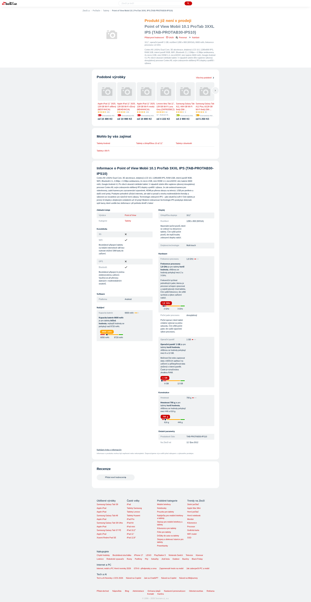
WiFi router (192, 534)
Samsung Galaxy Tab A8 (107, 516)
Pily (146, 559)
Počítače (96, 11)
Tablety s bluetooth (184, 143)
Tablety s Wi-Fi (103, 151)
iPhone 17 (138, 555)
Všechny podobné (204, 78)
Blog (127, 591)
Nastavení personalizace (174, 591)
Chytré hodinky (103, 555)
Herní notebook (193, 516)
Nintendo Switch (176, 555)
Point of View (130, 215)
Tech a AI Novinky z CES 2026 (110, 578)
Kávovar (199, 555)
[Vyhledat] (188, 3)
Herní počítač (193, 512)
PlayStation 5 (160, 555)
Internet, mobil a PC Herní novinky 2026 (114, 568)
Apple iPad (101, 508)
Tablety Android (103, 143)
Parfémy (138, 559)
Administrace (138, 591)
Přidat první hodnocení (154, 38)
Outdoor (176, 559)
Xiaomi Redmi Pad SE (106, 538)
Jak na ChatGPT (151, 578)
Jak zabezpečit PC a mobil (197, 568)
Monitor (190, 519)
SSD (189, 538)
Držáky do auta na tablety (168, 536)
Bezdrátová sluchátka (122, 555)
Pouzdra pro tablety (165, 512)
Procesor (191, 527)
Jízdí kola (165, 559)
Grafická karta (193, 530)
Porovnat (183, 38)
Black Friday (197, 559)
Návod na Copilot (133, 578)
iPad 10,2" (131, 530)
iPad (129, 504)
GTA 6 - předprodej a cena (145, 568)
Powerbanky (162, 546)
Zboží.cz (86, 11)
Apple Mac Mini (194, 508)
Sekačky (155, 559)
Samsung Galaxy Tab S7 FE (109, 530)
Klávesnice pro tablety (166, 528)
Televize (189, 555)
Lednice (100, 559)
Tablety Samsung (134, 508)
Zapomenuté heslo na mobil (171, 568)
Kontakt (150, 594)
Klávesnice (192, 523)
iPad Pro (130, 519)
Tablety (106, 11)
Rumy (129, 559)
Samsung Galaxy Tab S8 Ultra (110, 523)
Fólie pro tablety (164, 532)
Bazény (185, 559)
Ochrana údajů (154, 591)
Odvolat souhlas (196, 591)
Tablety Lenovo (133, 512)
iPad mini (131, 527)
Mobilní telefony (164, 504)
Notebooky (161, 508)
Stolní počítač (193, 504)
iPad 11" (130, 534)
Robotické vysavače (115, 559)
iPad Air (130, 523)
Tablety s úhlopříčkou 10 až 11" (149, 143)
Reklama (210, 591)
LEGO (148, 555)
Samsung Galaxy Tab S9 (107, 504)
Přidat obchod (103, 591)
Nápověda (116, 591)
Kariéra (160, 594)
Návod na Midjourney (188, 578)
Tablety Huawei (133, 516)
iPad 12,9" (131, 538)
